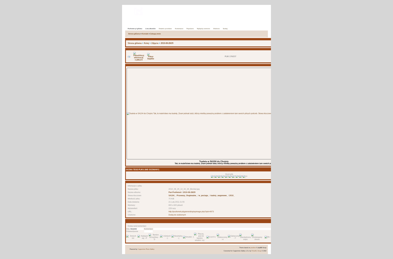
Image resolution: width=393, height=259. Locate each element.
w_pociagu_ (204, 195)
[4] (223, 176)
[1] (212, 176)
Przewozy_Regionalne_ (187, 195)
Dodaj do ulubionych (177, 215)
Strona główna (134, 34)
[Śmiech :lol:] (132, 237)
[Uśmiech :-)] (165, 237)
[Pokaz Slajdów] (151, 56)
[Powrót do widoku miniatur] (129, 56)
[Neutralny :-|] (177, 237)
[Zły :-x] (268, 237)
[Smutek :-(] (188, 237)
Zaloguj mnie (155, 34)
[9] (241, 176)
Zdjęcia (154, 43)
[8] (237, 176)
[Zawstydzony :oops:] (245, 237)
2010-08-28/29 (167, 43)
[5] (227, 176)
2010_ (232, 195)
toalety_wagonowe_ (219, 195)
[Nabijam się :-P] (143, 237)
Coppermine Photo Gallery (146, 249)
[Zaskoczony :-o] (222, 237)
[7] (234, 176)
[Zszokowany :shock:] (257, 237)
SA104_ (172, 195)
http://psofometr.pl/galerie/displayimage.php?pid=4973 (191, 212)
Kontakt (145, 34)
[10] (245, 176)
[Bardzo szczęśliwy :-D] (154, 237)
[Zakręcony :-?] (233, 237)
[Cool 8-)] (211, 237)
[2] (216, 176)
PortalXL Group (256, 251)
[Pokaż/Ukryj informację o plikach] (139, 56)
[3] (220, 176)
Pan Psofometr (175, 192)
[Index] (138, 11)
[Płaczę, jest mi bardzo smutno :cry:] (199, 237)
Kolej (146, 43)
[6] (230, 176)
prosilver (253, 247)
